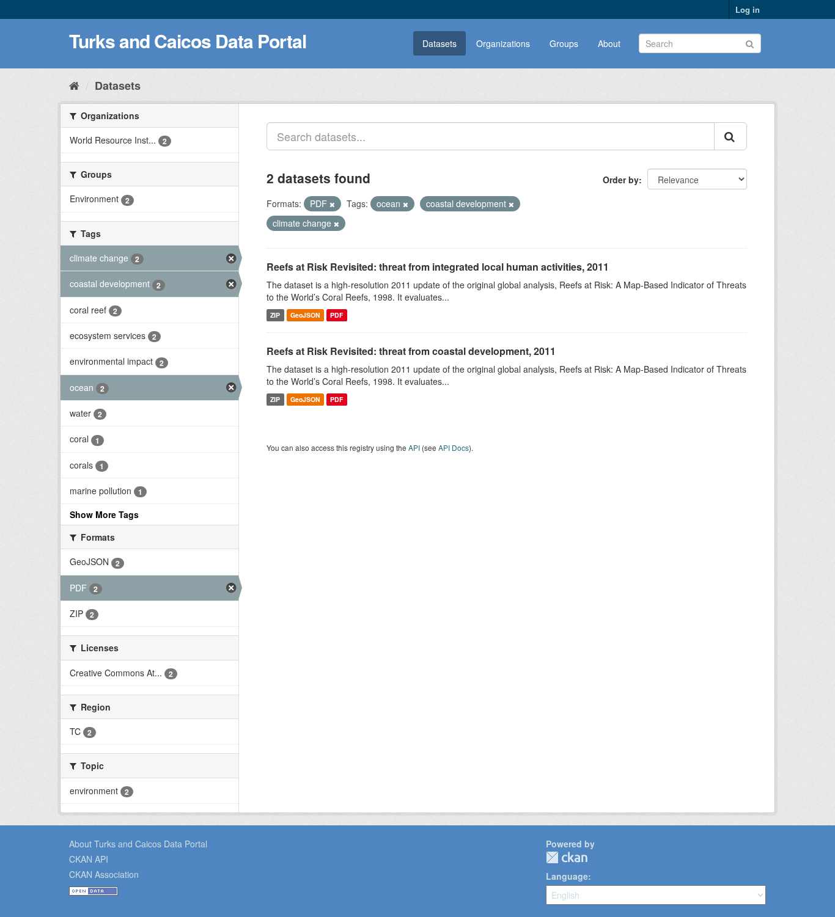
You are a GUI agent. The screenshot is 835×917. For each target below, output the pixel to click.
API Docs (453, 447)
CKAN (566, 857)
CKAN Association (104, 874)
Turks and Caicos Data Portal (187, 40)
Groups (564, 43)
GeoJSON (305, 315)
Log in (747, 9)
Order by (621, 180)
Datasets (439, 43)
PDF (336, 315)
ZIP (275, 315)
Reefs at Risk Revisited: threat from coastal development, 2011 (411, 351)
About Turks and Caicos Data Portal (138, 844)
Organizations (503, 43)
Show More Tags (104, 514)
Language (567, 876)
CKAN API (88, 859)
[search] (730, 136)
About (609, 43)
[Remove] (332, 204)
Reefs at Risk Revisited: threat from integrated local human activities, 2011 (438, 267)
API (414, 447)
